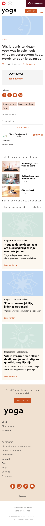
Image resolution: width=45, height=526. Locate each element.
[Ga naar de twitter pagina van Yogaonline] (25, 486)
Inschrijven (22, 400)
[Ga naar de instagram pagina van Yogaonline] (19, 486)
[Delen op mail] (15, 95)
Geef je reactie (22, 128)
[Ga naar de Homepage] (9, 11)
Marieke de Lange (26, 104)
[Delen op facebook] (4, 95)
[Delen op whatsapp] (20, 95)
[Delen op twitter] (9, 95)
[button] (35, 3)
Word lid (31, 11)
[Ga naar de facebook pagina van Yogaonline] (12, 486)
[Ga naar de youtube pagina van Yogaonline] (32, 486)
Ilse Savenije (30, 64)
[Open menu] (41, 11)
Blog (5, 39)
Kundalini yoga (9, 104)
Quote (6, 108)
